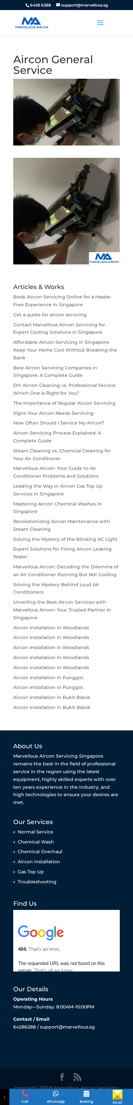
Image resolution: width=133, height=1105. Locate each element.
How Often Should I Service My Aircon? (58, 423)
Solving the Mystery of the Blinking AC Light (65, 539)
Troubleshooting (37, 882)
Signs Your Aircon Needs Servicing (53, 413)
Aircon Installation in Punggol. (48, 677)
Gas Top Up (31, 872)
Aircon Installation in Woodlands (51, 628)
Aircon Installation (39, 862)
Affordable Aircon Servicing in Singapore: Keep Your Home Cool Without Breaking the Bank (65, 350)
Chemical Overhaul (40, 852)
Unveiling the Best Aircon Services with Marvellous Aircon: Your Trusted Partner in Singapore (62, 610)
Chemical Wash (36, 842)
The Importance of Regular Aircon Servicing (64, 403)
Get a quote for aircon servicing (50, 315)
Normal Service (35, 832)
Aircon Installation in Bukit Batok (51, 697)
